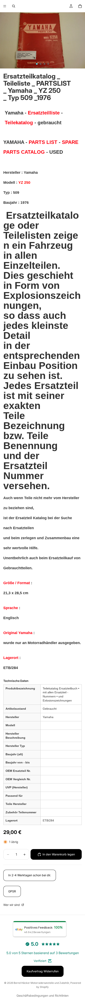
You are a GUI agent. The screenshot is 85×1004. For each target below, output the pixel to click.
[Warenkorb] (80, 6)
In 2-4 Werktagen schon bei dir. (29, 875)
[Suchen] (13, 6)
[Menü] (4, 6)
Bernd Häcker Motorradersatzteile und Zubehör (41, 982)
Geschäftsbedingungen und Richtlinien (42, 995)
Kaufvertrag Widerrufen (43, 971)
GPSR (12, 891)
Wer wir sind (12, 905)
